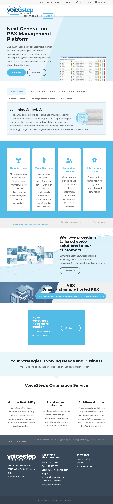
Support (101, 2)
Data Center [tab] (66, 99)
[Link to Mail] (14, 10)
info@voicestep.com (51, 484)
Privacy (80, 462)
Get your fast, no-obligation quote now (55, 2)
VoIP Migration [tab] (16, 91)
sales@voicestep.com (58, 469)
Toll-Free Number (91, 402)
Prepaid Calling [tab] (57, 91)
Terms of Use (83, 459)
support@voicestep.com (53, 477)
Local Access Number (56, 404)
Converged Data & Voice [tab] (43, 99)
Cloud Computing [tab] (78, 91)
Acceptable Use (84, 466)
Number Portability (21, 402)
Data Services (18, 168)
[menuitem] (84, 2)
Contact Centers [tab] (37, 91)
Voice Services (44, 168)
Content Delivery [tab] (17, 99)
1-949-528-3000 (86, 2)
